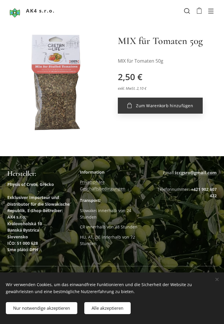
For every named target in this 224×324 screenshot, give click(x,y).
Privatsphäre (92, 182)
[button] (187, 10)
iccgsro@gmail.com (196, 172)
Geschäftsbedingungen (102, 188)
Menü (211, 11)
